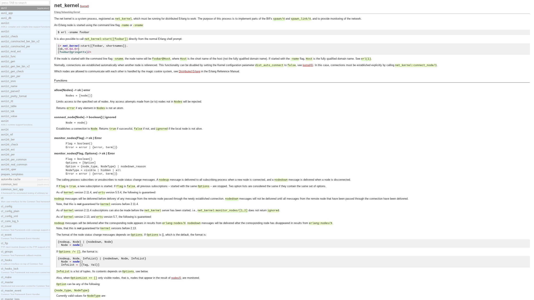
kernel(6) (308, 65)
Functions (60, 80)
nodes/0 (176, 277)
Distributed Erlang (189, 71)
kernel (84, 6)
